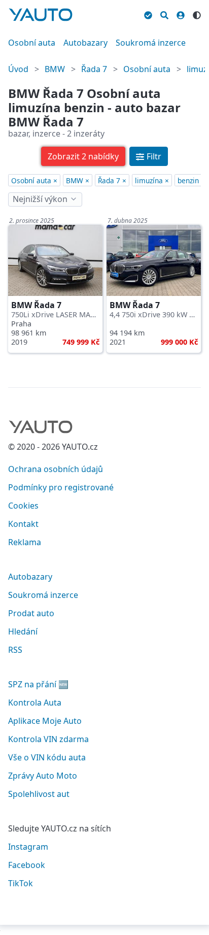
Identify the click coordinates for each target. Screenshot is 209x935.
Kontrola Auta (34, 702)
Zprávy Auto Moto (42, 775)
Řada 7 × (112, 180)
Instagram (28, 846)
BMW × (77, 180)
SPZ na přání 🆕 (38, 684)
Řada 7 (94, 69)
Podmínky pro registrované (61, 487)
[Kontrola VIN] (148, 14)
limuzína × (152, 180)
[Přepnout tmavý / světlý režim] (197, 14)
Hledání (23, 631)
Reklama (24, 542)
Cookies (23, 505)
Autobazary (85, 42)
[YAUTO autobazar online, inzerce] (40, 14)
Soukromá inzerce (151, 42)
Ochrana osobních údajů (55, 469)
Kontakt (23, 523)
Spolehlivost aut (38, 793)
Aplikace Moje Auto (45, 720)
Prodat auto (31, 613)
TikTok (20, 883)
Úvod (18, 69)
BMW (55, 69)
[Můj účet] (180, 14)
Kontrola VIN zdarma (48, 739)
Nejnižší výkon (40, 199)
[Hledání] (164, 14)
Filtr (154, 156)
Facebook (26, 865)
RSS (15, 649)
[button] (83, 156)
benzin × (191, 180)
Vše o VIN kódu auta (47, 757)
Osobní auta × (34, 180)
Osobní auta (31, 42)
